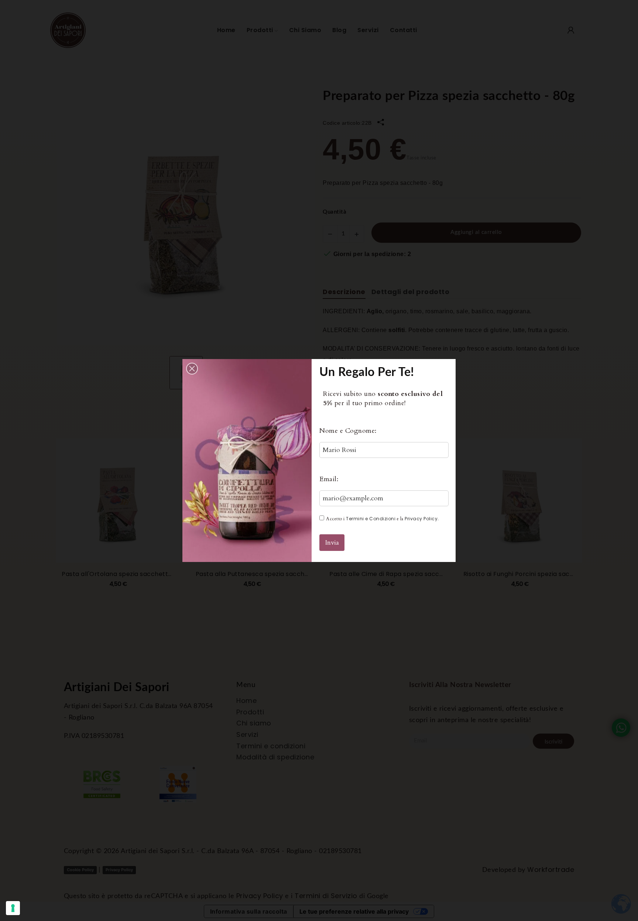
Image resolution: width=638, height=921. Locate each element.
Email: (328, 479)
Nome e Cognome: (348, 430)
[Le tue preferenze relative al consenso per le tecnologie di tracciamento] (13, 908)
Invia (332, 542)
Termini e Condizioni (370, 518)
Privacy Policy (421, 518)
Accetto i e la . (382, 518)
